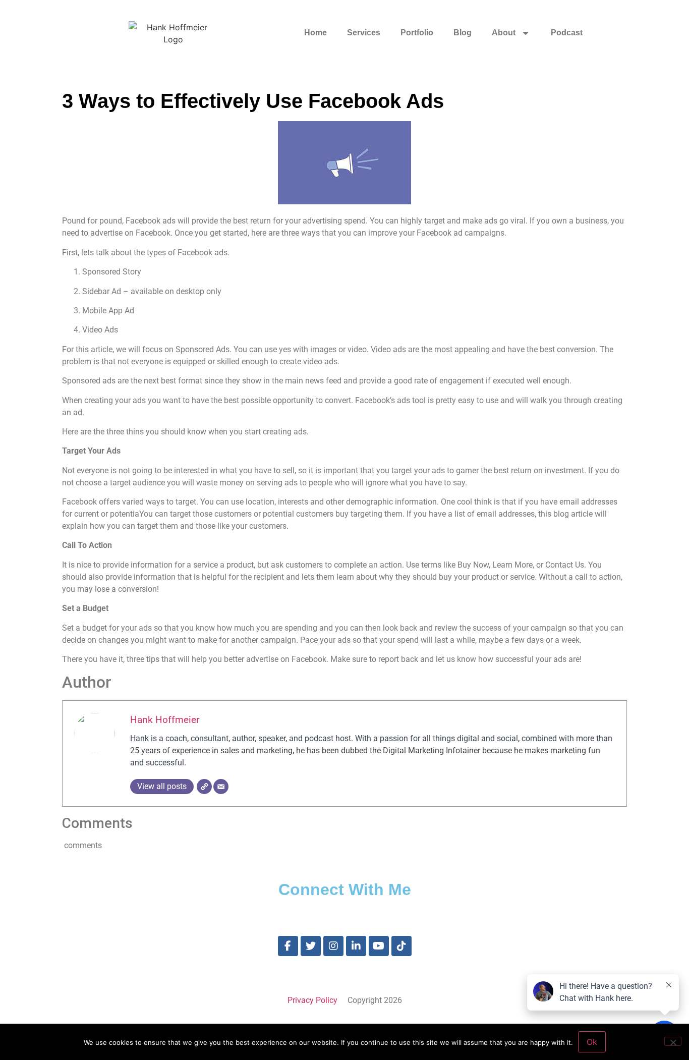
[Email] (220, 786)
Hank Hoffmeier (164, 720)
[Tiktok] (401, 946)
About (503, 32)
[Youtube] (379, 946)
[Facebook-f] (288, 946)
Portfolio (416, 32)
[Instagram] (333, 946)
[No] (672, 1041)
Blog (462, 32)
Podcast (567, 32)
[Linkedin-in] (356, 946)
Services (363, 32)
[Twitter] (311, 946)
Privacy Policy (312, 1000)
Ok (592, 1042)
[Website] (204, 786)
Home (315, 32)
